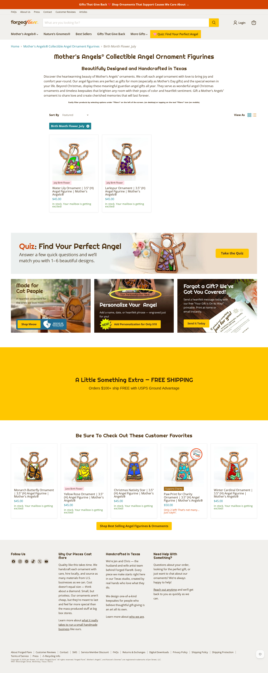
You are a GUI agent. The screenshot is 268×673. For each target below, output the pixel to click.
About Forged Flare (21, 652)
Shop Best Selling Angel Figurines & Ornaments (134, 526)
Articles (83, 12)
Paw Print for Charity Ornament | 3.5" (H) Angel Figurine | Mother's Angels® (183, 497)
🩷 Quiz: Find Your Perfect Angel (175, 34)
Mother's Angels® (24, 34)
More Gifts (138, 34)
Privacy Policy (180, 652)
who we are (136, 616)
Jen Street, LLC (33, 659)
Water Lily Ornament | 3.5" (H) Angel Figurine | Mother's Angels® (73, 191)
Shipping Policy (200, 652)
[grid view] (249, 115)
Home (15, 46)
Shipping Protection (223, 652)
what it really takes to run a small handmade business (78, 624)
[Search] (214, 22)
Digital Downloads (159, 652)
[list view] (254, 115)
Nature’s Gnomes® (57, 34)
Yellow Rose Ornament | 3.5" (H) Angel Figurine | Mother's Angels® (84, 497)
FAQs (14, 12)
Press (37, 12)
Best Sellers (84, 34)
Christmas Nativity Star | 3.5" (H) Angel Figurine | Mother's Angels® (134, 493)
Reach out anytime (165, 589)
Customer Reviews (66, 12)
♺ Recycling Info (51, 656)
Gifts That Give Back (111, 34)
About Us (25, 12)
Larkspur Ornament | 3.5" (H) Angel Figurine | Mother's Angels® (125, 191)
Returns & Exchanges (134, 652)
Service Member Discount (95, 652)
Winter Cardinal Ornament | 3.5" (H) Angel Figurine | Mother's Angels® (233, 493)
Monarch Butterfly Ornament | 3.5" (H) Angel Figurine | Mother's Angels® (34, 493)
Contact (47, 12)
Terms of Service (20, 656)
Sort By (54, 114)
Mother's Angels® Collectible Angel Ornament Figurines (61, 46)
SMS (74, 652)
